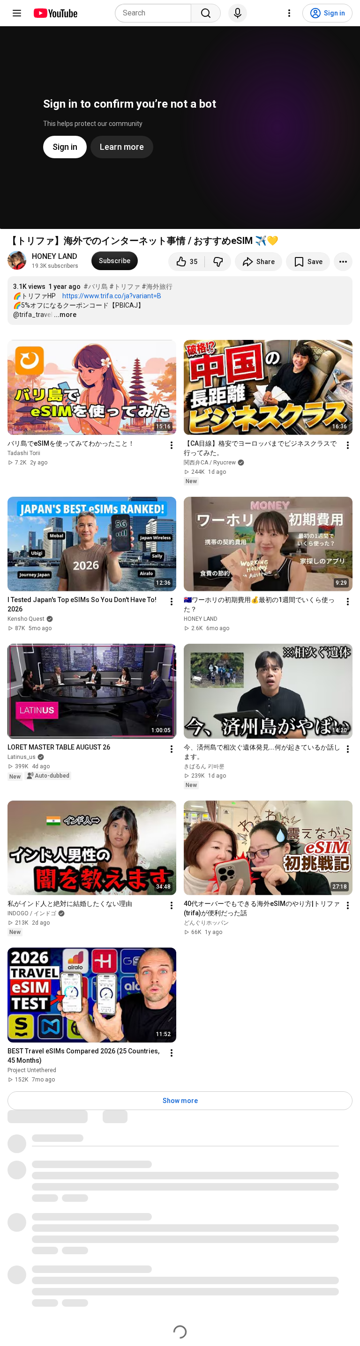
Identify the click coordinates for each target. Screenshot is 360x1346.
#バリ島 (95, 286)
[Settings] (289, 13)
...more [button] (65, 314)
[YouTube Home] (55, 13)
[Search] (206, 13)
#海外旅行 (157, 286)
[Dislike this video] (218, 261)
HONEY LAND (54, 256)
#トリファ (124, 286)
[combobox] (156, 13)
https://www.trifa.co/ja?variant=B (111, 296)
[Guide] (16, 13)
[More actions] (343, 261)
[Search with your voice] (237, 13)
